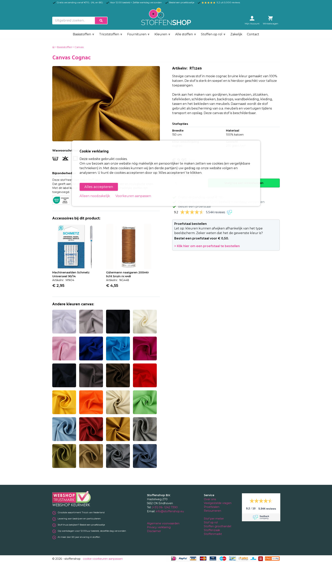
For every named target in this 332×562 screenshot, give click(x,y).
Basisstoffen (82, 34)
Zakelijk (236, 34)
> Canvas (78, 47)
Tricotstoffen (109, 34)
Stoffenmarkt (213, 534)
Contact (253, 34)
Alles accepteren (98, 187)
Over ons (210, 499)
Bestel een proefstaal (194, 206)
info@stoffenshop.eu (170, 511)
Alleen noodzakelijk (95, 196)
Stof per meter (214, 518)
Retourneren (212, 510)
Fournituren (137, 34)
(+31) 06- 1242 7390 (165, 507)
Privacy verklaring (159, 527)
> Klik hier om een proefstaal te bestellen (207, 246)
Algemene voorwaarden (163, 523)
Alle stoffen (184, 34)
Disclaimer (154, 531)
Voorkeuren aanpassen (133, 196)
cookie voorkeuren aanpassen (103, 558)
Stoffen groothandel (218, 526)
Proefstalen (211, 507)
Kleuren (161, 34)
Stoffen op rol (212, 34)
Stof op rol (211, 522)
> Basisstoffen (63, 47)
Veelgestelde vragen (218, 503)
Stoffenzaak (212, 530)
